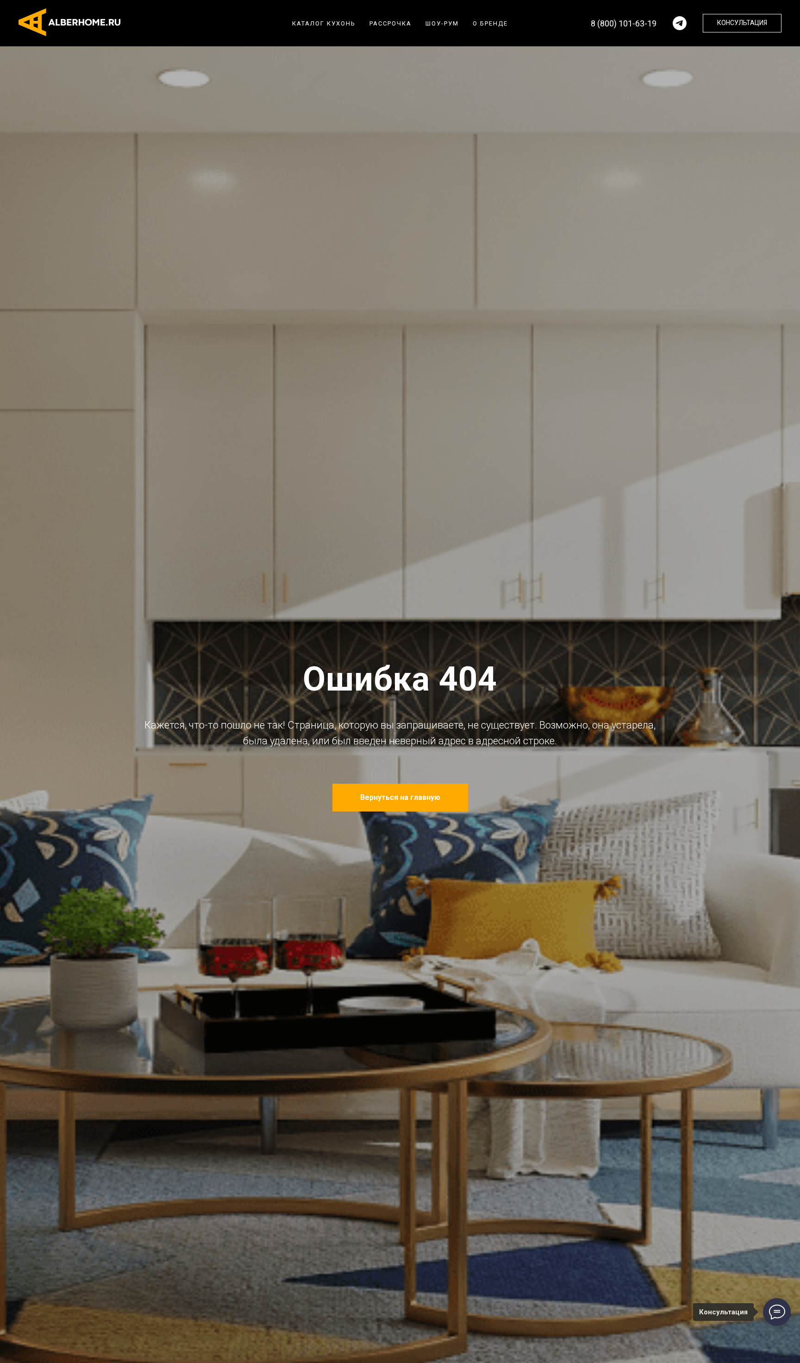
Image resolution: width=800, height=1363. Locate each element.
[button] (742, 23)
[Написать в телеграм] (680, 23)
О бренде (490, 23)
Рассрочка (390, 23)
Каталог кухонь (324, 23)
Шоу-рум (442, 23)
